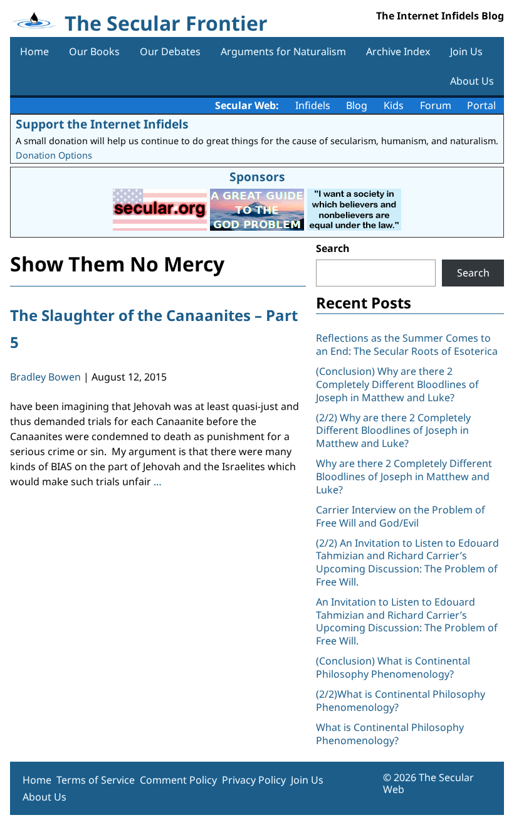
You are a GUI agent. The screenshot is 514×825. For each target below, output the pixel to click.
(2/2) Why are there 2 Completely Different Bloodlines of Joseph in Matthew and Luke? (393, 431)
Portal (481, 105)
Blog (356, 105)
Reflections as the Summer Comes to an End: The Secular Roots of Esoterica (407, 344)
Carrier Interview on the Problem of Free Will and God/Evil (400, 516)
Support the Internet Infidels (102, 123)
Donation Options (54, 155)
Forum (435, 105)
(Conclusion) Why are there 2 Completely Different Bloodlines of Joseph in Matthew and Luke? (397, 384)
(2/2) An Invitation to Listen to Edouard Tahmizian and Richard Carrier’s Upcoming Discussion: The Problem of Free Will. (407, 562)
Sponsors (257, 176)
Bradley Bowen (45, 377)
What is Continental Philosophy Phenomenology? (390, 733)
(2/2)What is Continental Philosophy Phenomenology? (400, 700)
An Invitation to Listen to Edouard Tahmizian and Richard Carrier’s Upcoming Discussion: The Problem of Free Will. (407, 621)
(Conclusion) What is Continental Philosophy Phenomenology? (393, 667)
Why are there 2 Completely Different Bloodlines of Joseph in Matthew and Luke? (404, 476)
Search (333, 248)
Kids (394, 105)
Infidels (312, 105)
